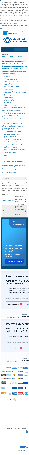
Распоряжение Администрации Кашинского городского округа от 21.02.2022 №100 (13, 169)
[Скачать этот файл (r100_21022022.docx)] (3, 200)
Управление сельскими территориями (12, 108)
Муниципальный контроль (9, 117)
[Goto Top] (27, 431)
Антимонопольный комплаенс (10, 128)
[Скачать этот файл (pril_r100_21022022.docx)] (3, 210)
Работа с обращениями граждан (11, 110)
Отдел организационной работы (12, 99)
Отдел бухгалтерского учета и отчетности (15, 81)
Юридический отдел (9, 96)
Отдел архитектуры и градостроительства (15, 91)
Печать (24, 178)
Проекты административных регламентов (13, 126)
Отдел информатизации (10, 104)
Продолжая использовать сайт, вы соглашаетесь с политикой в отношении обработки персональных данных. (13, 26)
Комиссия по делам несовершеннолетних (15, 107)
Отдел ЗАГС (7, 78)
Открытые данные (7, 112)
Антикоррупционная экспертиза (12, 136)
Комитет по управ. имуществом (12, 86)
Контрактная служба (9, 100)
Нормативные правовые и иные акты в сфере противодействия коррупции (14, 133)
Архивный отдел (8, 102)
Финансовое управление (10, 79)
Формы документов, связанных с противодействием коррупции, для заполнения (13, 141)
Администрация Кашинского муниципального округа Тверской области (14, 72)
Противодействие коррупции (10, 129)
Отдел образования (9, 84)
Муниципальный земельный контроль (14, 118)
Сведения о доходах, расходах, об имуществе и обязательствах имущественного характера (13, 145)
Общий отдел (7, 83)
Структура (6, 75)
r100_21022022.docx (9, 200)
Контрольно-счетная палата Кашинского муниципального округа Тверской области (13, 69)
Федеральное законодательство (12, 131)
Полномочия (7, 76)
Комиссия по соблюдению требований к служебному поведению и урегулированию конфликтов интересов (15, 150)
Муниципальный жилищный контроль (13, 123)
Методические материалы (10, 138)
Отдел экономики (8, 97)
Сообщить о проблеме (14, 261)
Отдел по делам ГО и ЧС (10, 105)
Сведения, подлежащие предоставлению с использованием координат (15, 114)
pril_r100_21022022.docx (9, 212)
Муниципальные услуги (8, 125)
